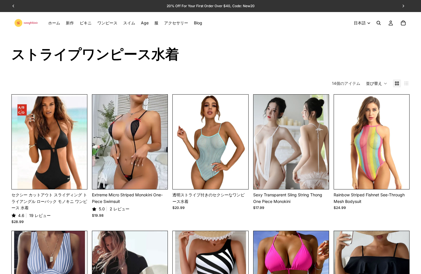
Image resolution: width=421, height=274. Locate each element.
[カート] (403, 23)
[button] (376, 83)
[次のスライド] (78, 142)
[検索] (378, 23)
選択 (244, 180)
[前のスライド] (20, 142)
